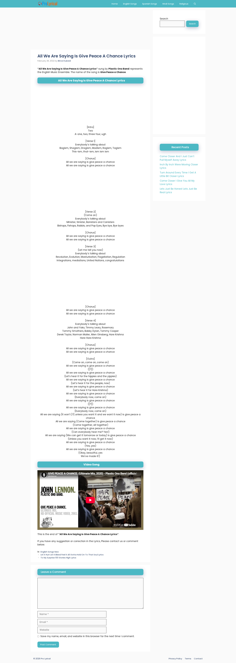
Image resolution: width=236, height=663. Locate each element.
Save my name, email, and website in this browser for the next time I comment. (87, 636)
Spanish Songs (149, 3)
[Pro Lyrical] (47, 4)
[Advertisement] (90, 29)
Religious (183, 3)
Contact (198, 658)
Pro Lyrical (46, 658)
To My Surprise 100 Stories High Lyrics (58, 557)
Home (115, 3)
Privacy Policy (175, 658)
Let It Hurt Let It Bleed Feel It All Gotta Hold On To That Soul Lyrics (72, 554)
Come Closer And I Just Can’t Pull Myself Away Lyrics (177, 158)
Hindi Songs (168, 3)
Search (164, 18)
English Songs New (50, 551)
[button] (195, 4)
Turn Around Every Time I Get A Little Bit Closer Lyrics (178, 174)
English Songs (130, 3)
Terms (188, 658)
